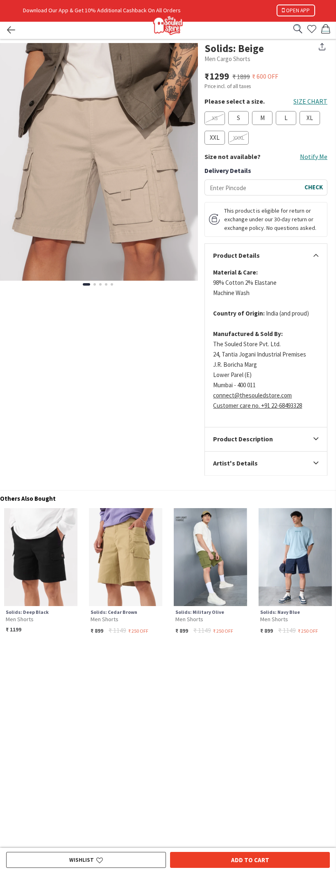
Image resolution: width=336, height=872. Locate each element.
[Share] (322, 46)
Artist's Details (235, 463)
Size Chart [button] (310, 101)
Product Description (243, 439)
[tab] (266, 256)
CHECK (313, 187)
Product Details (236, 255)
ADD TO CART (250, 860)
